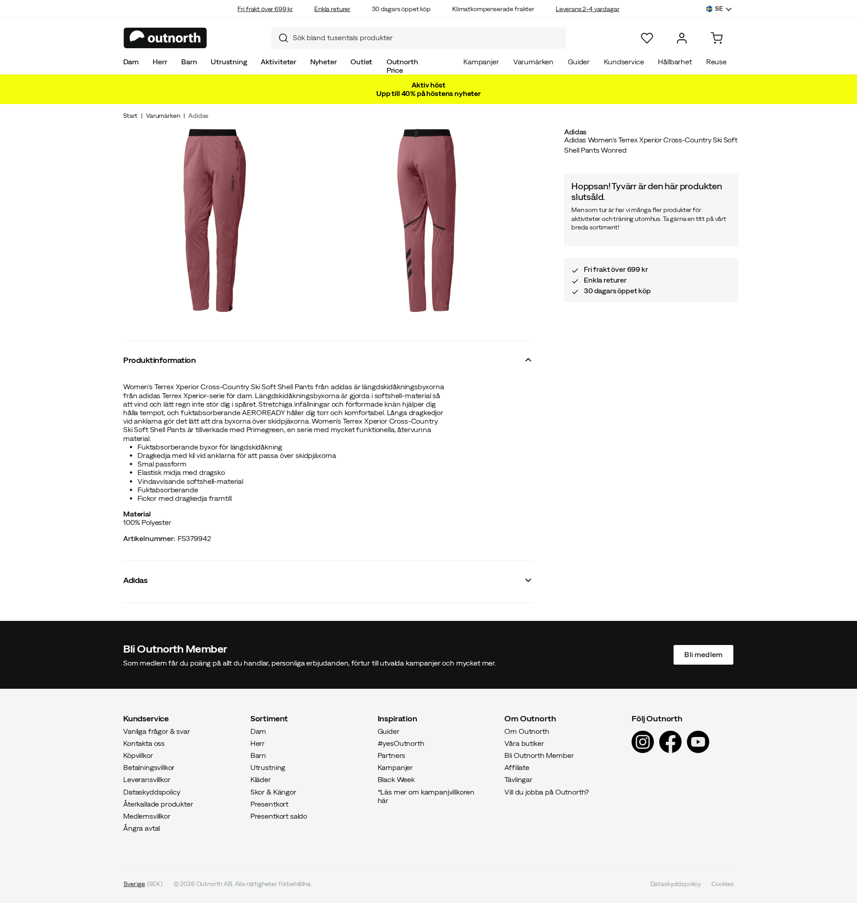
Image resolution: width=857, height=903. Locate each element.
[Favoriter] (647, 38)
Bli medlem (703, 654)
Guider (579, 62)
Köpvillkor (138, 755)
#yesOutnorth (401, 743)
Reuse (716, 62)
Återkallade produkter (158, 804)
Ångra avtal (141, 828)
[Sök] (279, 37)
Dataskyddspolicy (151, 791)
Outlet (361, 62)
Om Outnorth (526, 731)
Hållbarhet (674, 62)
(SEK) (143, 883)
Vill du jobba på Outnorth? (546, 791)
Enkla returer (332, 8)
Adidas (198, 115)
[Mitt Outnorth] (682, 38)
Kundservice (624, 62)
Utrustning (229, 62)
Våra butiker (524, 743)
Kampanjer (481, 62)
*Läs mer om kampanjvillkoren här (426, 795)
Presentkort (269, 804)
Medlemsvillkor (147, 816)
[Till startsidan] (165, 38)
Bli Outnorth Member (539, 755)
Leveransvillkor (147, 779)
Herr (160, 62)
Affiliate (516, 767)
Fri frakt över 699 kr (265, 8)
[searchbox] (427, 37)
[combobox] (418, 38)
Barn (189, 62)
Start (130, 115)
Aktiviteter (278, 62)
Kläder (260, 779)
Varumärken (533, 62)
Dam (131, 62)
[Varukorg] (716, 38)
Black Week (396, 779)
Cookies (722, 883)
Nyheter (323, 62)
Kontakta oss (144, 743)
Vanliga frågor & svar (156, 731)
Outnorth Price (402, 66)
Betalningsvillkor (149, 767)
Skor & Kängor (273, 791)
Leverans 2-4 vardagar (588, 8)
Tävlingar (518, 779)
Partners (392, 755)
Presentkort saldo (278, 816)
